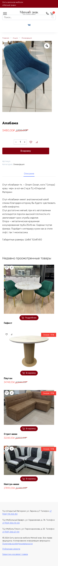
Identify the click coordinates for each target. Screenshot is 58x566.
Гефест (8, 323)
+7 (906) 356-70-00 (11, 523)
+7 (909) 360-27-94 (10, 532)
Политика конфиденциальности (17, 543)
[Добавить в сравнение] (36, 142)
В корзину (26, 151)
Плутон (8, 378)
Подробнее (31, 318)
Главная (5, 38)
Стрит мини (10, 434)
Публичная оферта (11, 549)
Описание (29, 173)
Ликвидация (26, 38)
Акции (15, 38)
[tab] (29, 174)
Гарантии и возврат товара (15, 554)
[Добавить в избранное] (31, 142)
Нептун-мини (11, 484)
